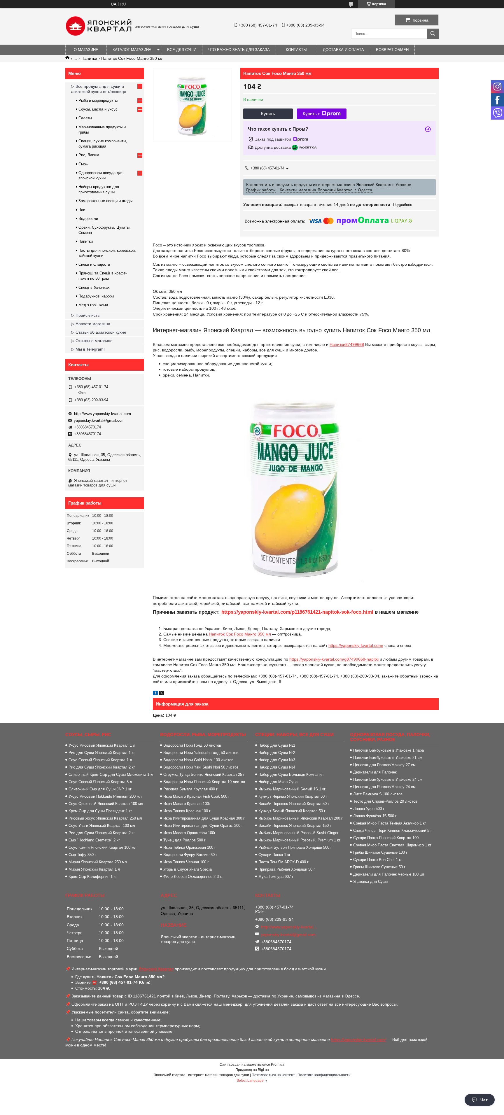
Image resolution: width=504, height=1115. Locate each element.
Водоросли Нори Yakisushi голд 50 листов (200, 752)
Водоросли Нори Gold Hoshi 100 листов (198, 760)
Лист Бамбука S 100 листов (377, 794)
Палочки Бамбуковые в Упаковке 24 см (387, 779)
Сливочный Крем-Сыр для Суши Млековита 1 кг (111, 774)
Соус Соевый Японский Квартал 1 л (100, 760)
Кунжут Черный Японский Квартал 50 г (292, 796)
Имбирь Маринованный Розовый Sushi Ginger (298, 833)
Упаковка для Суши (370, 881)
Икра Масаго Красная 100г (186, 803)
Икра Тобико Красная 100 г (187, 811)
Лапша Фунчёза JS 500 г (375, 816)
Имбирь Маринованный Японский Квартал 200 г (300, 818)
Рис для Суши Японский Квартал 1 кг (102, 752)
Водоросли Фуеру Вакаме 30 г (190, 855)
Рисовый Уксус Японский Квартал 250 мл (105, 818)
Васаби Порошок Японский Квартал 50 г (293, 803)
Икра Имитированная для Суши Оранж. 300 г (203, 825)
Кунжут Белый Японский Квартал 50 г (292, 811)
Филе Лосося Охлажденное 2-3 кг (193, 876)
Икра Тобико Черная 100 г (186, 862)
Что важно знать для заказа (239, 50)
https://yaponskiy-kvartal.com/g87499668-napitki (334, 659)
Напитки (89, 58)
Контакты (296, 50)
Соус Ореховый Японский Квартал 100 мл (106, 803)
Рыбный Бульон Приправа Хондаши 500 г (295, 847)
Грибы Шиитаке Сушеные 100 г (380, 852)
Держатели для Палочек (375, 772)
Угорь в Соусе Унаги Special (188, 869)
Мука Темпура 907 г (275, 876)
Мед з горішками (93, 305)
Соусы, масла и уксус (98, 109)
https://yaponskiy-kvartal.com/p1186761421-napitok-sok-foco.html (297, 612)
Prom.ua (277, 1065)
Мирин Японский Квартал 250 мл (98, 862)
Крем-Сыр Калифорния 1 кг (93, 876)
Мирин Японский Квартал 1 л (94, 869)
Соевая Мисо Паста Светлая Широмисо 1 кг (392, 845)
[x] (161, 694)
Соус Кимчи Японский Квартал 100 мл (102, 847)
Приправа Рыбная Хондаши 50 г (286, 869)
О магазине (86, 50)
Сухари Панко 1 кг (274, 855)
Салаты (85, 118)
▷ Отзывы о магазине (92, 340)
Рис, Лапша (88, 155)
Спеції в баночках (94, 287)
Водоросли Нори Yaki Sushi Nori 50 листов (201, 767)
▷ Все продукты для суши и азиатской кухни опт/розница (98, 89)
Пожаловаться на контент (273, 1075)
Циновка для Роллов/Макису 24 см (384, 787)
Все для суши (181, 50)
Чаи (81, 210)
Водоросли (88, 218)
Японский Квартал (156, 969)
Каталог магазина (132, 50)
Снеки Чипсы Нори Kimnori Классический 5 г (392, 830)
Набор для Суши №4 (276, 767)
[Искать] (433, 34)
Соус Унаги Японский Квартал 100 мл (102, 825)
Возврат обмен (392, 50)
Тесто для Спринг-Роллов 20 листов (385, 801)
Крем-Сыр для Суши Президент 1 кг (100, 811)
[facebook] (155, 694)
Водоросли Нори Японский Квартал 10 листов (204, 782)
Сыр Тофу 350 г (82, 855)
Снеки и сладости (94, 264)
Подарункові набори (96, 296)
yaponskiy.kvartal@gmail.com (99, 420)
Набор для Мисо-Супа (278, 782)
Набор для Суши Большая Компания (290, 774)
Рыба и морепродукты (98, 100)
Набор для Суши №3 (276, 760)
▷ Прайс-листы (85, 315)
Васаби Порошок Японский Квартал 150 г (294, 825)
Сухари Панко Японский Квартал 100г (386, 838)
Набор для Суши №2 (276, 752)
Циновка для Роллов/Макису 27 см (384, 765)
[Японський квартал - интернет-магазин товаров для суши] (98, 34)
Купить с (311, 113)
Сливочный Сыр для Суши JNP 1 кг (100, 789)
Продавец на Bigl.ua (252, 1070)
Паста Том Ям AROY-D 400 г (283, 862)
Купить (268, 113)
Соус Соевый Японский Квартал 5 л (100, 782)
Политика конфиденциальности (324, 1075)
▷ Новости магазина (90, 323)
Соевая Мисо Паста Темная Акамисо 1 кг (389, 823)
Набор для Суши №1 (276, 745)
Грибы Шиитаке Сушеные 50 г (379, 867)
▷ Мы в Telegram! (88, 349)
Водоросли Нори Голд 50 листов (192, 745)
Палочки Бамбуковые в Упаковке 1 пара (388, 750)
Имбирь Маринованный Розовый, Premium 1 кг (299, 840)
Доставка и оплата (343, 50)
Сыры (83, 164)
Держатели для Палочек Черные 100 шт (388, 874)
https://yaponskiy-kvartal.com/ (355, 645)
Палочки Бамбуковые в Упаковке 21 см (387, 757)
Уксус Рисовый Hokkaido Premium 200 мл (105, 796)
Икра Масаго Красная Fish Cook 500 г (196, 796)
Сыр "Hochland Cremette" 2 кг (94, 840)
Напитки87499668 (347, 344)
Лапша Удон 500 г (368, 808)
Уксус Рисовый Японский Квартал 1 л (102, 745)
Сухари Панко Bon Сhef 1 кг (377, 859)
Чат (484, 1100)
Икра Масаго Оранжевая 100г (189, 833)
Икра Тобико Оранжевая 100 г (189, 847)
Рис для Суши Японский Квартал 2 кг (102, 767)
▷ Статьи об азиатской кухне (98, 332)
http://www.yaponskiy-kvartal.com (102, 414)
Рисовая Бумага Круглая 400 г (190, 789)
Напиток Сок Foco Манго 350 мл (240, 634)
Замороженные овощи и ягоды (105, 201)
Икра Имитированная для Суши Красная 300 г (204, 818)
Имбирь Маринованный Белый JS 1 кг (292, 789)
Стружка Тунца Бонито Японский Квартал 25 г (204, 774)
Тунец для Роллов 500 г (184, 840)
